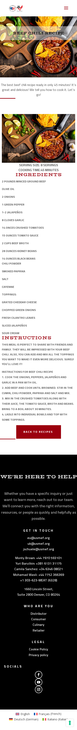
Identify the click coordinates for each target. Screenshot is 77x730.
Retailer (39, 630)
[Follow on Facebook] (38, 674)
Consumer (38, 619)
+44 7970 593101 (49, 558)
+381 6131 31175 (49, 563)
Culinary (38, 625)
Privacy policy (38, 655)
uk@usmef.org (39, 543)
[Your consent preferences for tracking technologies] (70, 723)
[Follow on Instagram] (38, 689)
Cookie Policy (38, 649)
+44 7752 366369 (51, 575)
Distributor (39, 613)
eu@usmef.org (38, 538)
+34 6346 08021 (51, 569)
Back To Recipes (38, 431)
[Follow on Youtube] (38, 682)
